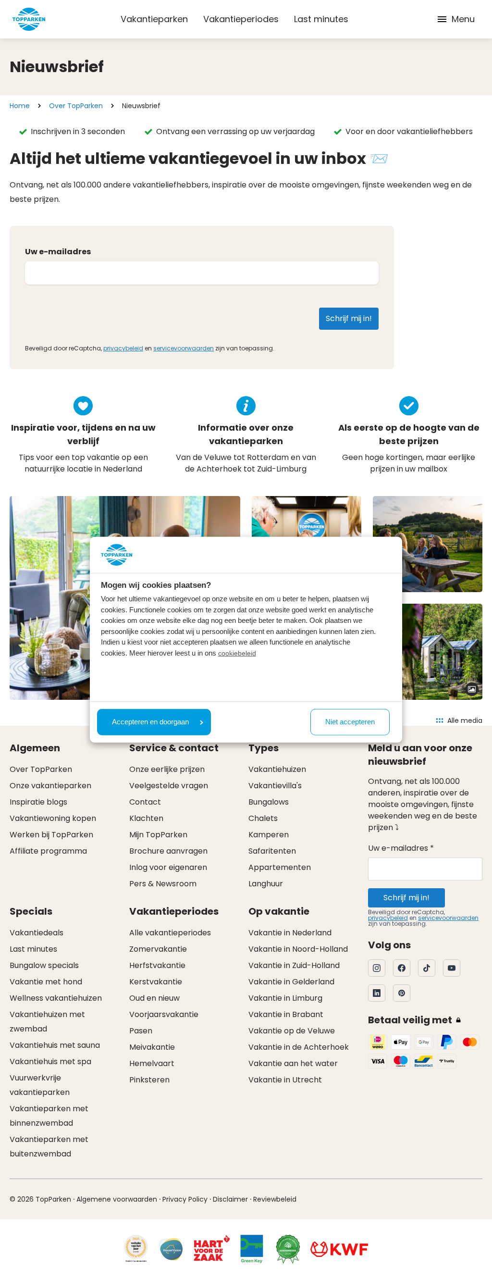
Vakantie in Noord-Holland (298, 949)
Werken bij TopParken (51, 834)
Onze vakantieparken (50, 785)
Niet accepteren (350, 722)
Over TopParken (76, 106)
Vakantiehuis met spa (50, 1061)
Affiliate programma (48, 851)
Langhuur (265, 883)
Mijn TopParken (158, 834)
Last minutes (321, 19)
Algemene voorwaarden (116, 1199)
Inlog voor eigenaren (168, 867)
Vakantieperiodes (241, 19)
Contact (145, 801)
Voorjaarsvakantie (163, 1014)
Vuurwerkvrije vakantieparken (40, 1085)
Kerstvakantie (155, 981)
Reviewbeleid (274, 1199)
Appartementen (279, 867)
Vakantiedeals (36, 932)
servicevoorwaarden (183, 348)
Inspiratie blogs (38, 801)
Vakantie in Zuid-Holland (294, 965)
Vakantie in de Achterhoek (298, 1047)
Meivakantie (152, 1047)
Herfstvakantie (157, 965)
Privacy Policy (185, 1199)
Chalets (263, 818)
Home (20, 106)
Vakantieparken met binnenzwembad (49, 1116)
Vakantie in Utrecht (285, 1079)
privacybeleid (123, 348)
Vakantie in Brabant (285, 1014)
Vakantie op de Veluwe (291, 1030)
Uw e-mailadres (58, 251)
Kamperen (268, 834)
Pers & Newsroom (163, 883)
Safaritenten (272, 851)
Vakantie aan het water (293, 1063)
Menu (463, 19)
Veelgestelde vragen (168, 785)
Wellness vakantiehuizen (56, 998)
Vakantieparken (154, 19)
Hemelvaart (151, 1063)
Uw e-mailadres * (401, 848)
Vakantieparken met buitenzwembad (49, 1146)
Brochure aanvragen (168, 851)
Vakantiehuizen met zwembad (47, 1021)
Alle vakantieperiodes (170, 932)
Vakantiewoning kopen (53, 818)
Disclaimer (230, 1199)
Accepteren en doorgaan (150, 722)
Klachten (146, 818)
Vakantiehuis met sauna (55, 1045)
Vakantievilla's (275, 785)
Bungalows (268, 801)
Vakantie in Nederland (290, 932)
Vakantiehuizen (277, 769)
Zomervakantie (158, 949)
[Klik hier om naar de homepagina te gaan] (29, 19)
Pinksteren (149, 1079)
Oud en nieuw (154, 998)
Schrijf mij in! (406, 897)
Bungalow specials (44, 965)
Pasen (140, 1030)
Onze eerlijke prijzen (167, 769)
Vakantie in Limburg (285, 998)
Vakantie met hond (46, 981)
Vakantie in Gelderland (291, 981)
